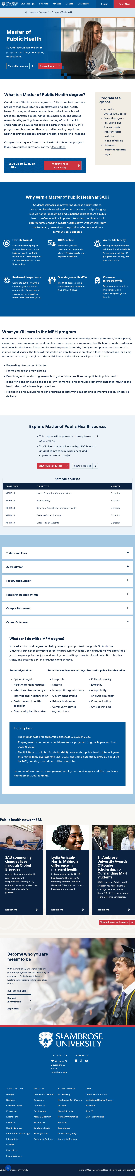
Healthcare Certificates (70, 1100)
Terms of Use (84, 1170)
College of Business (43, 1139)
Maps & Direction (42, 1117)
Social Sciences (13, 1156)
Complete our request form (21, 142)
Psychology (12, 1150)
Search (104, 4)
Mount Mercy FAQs (67, 1134)
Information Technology (18, 1134)
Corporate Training (67, 1139)
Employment (40, 1111)
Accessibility (64, 1094)
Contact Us (83, 4)
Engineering (12, 1117)
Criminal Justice (14, 1106)
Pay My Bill (39, 1122)
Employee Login (42, 1128)
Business (10, 1100)
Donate (69, 4)
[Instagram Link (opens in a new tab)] (81, 1062)
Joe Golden (58, 147)
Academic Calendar (44, 1094)
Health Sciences (14, 1128)
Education (11, 1111)
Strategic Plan (41, 1134)
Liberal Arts (12, 1139)
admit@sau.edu (59, 1072)
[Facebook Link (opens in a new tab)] (75, 1061)
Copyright (98, 1170)
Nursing (10, 1145)
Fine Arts (43, 4)
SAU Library (64, 1128)
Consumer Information (97, 1094)
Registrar (62, 1122)
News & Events (65, 1111)
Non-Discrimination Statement (119, 1170)
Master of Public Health (63, 12)
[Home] (26, 12)
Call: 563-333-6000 (16, 991)
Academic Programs (38, 12)
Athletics (57, 4)
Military (62, 1106)
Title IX (89, 1111)
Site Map (90, 1106)
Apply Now (124, 4)
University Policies (95, 1117)
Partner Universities (68, 1117)
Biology (10, 1094)
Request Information (14, 1000)
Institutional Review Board (99, 1100)
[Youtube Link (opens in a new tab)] (86, 1062)
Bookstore (39, 1100)
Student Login (28, 4)
